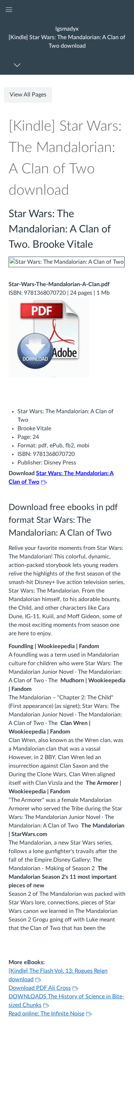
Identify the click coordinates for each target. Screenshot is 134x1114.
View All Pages (28, 95)
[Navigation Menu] (18, 65)
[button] (67, 37)
